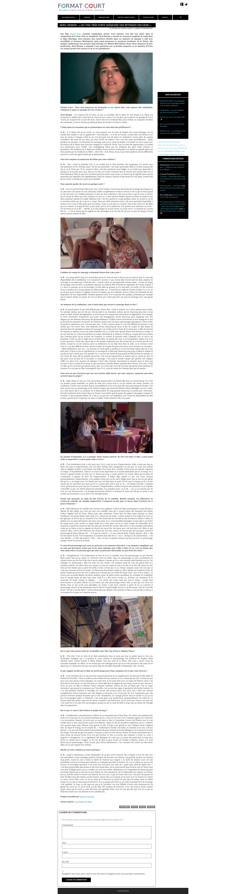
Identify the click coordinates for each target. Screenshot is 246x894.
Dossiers (164, 56)
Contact (165, 17)
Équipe (163, 34)
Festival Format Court (126, 17)
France (142, 807)
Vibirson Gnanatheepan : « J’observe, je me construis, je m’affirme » (172, 167)
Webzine (87, 17)
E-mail (65, 852)
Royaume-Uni (162, 148)
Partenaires (165, 41)
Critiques (164, 52)
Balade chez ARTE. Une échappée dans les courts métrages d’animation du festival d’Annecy (172, 103)
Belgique (166, 154)
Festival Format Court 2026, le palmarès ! (172, 196)
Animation (174, 154)
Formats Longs (104, 17)
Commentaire (67, 825)
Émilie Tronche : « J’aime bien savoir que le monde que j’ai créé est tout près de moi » (173, 177)
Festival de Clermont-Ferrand (176, 145)
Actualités (165, 49)
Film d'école (182, 148)
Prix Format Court (172, 148)
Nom (64, 843)
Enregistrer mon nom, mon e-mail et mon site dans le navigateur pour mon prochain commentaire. (103, 874)
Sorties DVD (165, 66)
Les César (151, 807)
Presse (163, 38)
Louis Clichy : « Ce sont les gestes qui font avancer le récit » (172, 111)
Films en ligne (148, 17)
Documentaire (175, 142)
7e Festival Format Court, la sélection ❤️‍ (172, 211)
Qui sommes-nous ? (68, 17)
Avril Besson (124, 807)
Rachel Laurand (127, 28)
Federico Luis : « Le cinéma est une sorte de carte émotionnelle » (172, 132)
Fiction (134, 807)
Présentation (166, 31)
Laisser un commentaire (143, 28)
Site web (65, 862)
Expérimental (162, 145)
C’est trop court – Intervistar (170, 186)
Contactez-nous (123, 891)
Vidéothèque (169, 151)
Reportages (165, 62)
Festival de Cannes (164, 142)
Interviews (165, 59)
